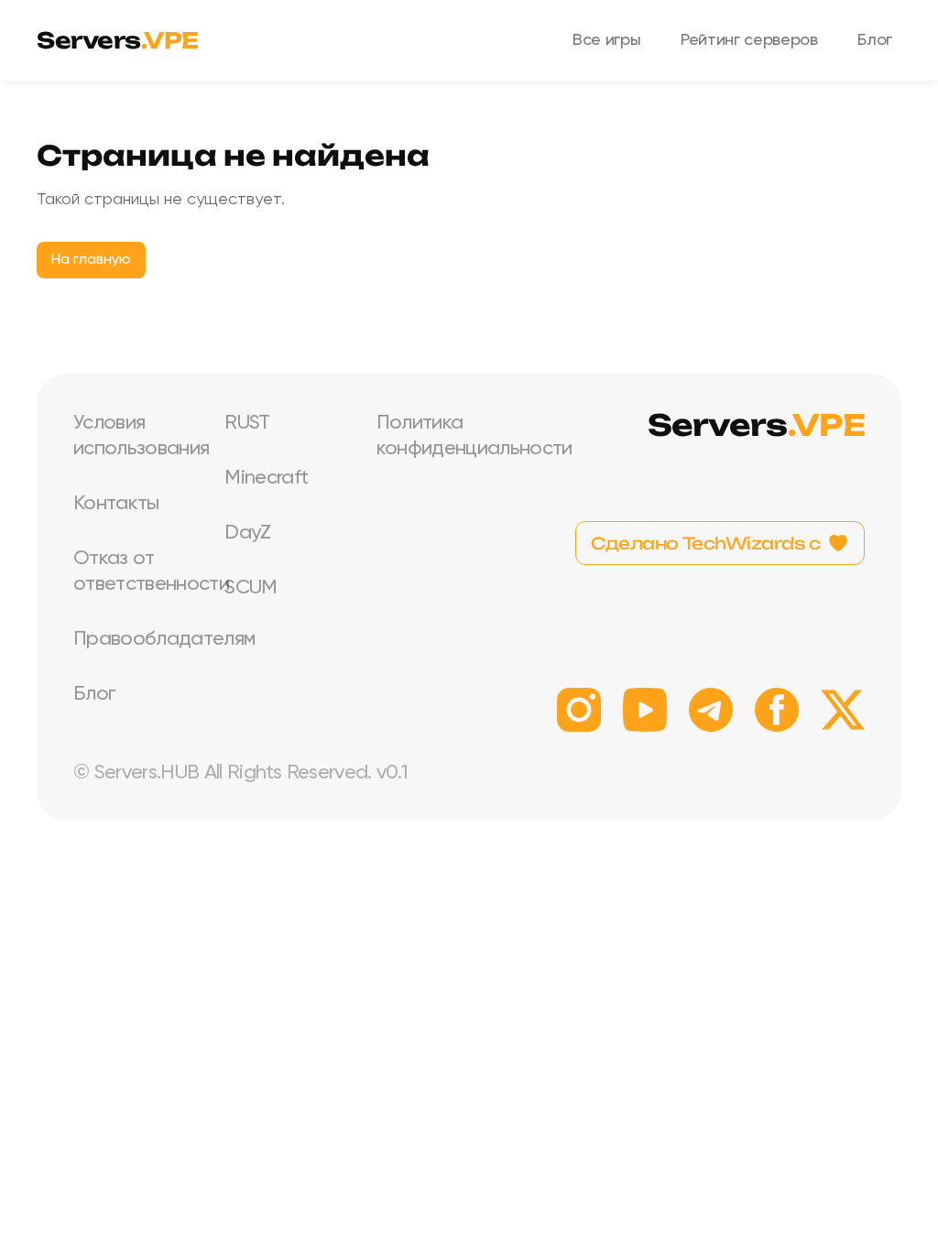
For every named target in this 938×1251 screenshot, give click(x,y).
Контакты (116, 504)
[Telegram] (711, 710)
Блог (874, 40)
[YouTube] (645, 710)
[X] (843, 710)
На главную (91, 260)
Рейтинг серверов (749, 40)
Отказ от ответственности (134, 571)
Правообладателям (134, 639)
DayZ (247, 533)
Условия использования (134, 436)
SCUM (250, 588)
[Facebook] (777, 710)
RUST (246, 423)
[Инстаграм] (579, 710)
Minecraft (266, 478)
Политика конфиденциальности (437, 436)
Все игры (606, 40)
